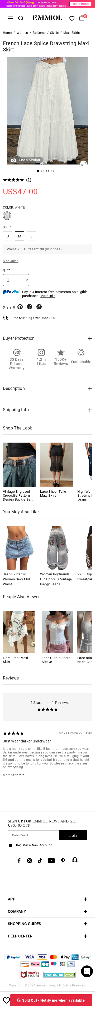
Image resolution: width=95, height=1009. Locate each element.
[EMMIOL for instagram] (29, 860)
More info (47, 296)
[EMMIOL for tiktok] (40, 860)
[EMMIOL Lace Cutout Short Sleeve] (57, 631)
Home (7, 33)
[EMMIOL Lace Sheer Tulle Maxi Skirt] (56, 465)
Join (73, 835)
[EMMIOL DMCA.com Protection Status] (59, 977)
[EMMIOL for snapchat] (75, 860)
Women (22, 33)
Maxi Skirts (71, 33)
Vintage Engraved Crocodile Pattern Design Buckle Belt (17, 495)
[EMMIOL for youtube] (51, 860)
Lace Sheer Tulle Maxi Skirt (53, 493)
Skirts (54, 33)
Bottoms (39, 33)
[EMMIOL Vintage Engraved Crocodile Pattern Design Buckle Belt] (19, 465)
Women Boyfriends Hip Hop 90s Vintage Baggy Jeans (56, 579)
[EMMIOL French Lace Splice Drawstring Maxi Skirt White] (7, 218)
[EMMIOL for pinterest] (63, 860)
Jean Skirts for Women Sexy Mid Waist (16, 579)
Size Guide (10, 261)
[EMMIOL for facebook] (19, 860)
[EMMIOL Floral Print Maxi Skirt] (19, 631)
